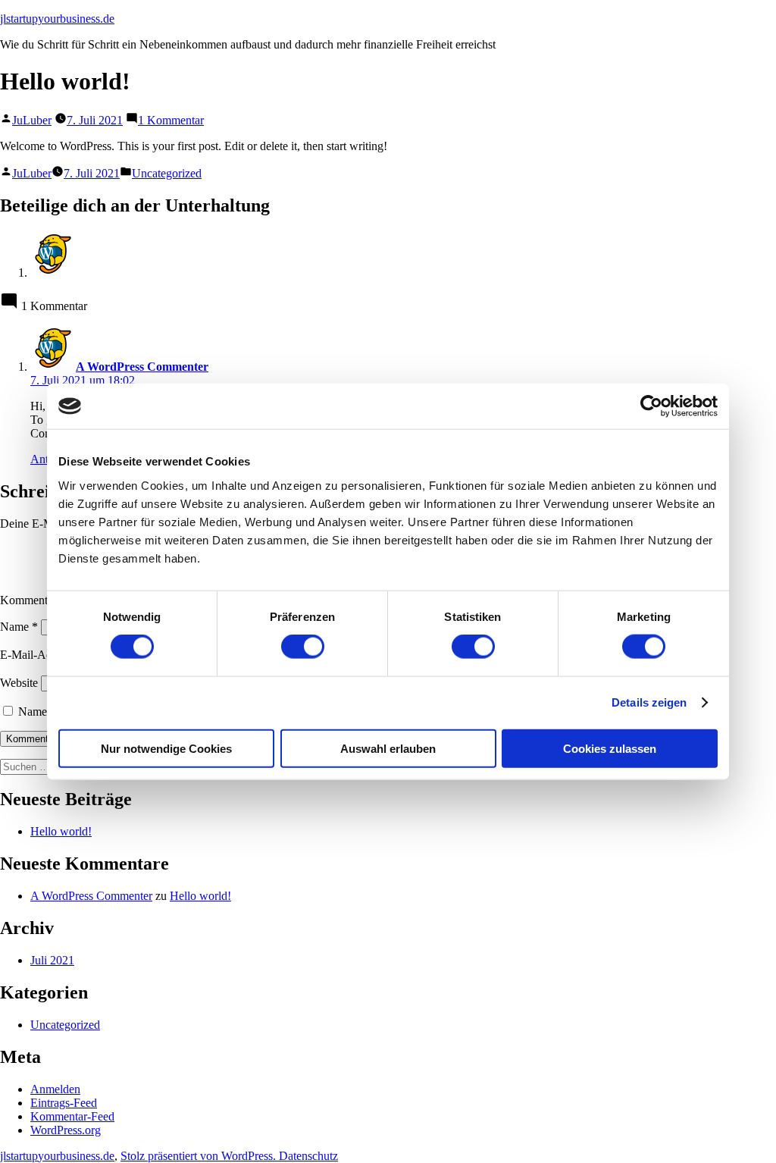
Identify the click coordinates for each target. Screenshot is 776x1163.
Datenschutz (308, 1155)
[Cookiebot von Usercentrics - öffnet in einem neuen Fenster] (651, 406)
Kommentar (33, 600)
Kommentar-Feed (72, 1116)
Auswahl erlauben (388, 747)
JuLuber (32, 120)
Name (19, 626)
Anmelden (55, 1089)
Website (19, 682)
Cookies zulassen (609, 747)
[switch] (302, 647)
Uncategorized (167, 173)
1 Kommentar (171, 120)
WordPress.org (65, 1130)
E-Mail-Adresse (42, 654)
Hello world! (61, 831)
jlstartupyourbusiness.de (57, 18)
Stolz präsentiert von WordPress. (199, 1155)
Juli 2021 (52, 960)
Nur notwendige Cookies (166, 747)
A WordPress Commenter (91, 895)
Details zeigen (649, 702)
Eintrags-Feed (63, 1102)
